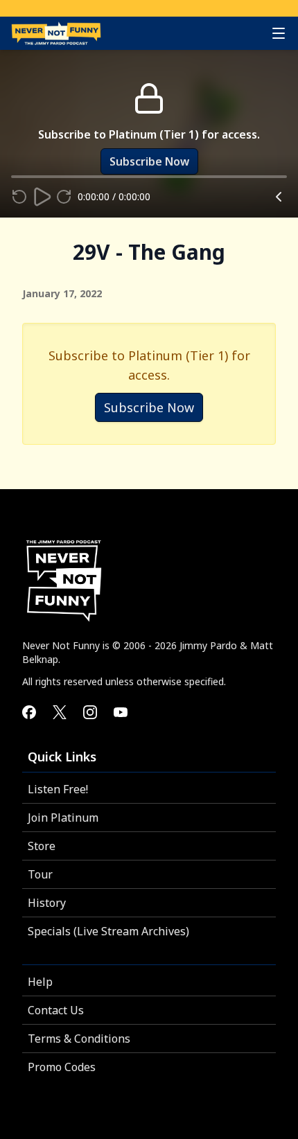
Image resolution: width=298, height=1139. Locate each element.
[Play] (41, 197)
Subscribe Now (149, 407)
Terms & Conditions (79, 1038)
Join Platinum (63, 817)
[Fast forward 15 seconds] (63, 196)
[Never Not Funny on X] (60, 712)
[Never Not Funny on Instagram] (90, 712)
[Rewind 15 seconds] (19, 196)
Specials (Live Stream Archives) (108, 931)
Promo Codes (62, 1067)
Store (41, 846)
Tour (40, 874)
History (47, 902)
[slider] (11, 177)
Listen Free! (58, 789)
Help (40, 981)
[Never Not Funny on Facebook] (29, 712)
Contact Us (56, 1010)
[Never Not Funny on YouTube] (121, 712)
